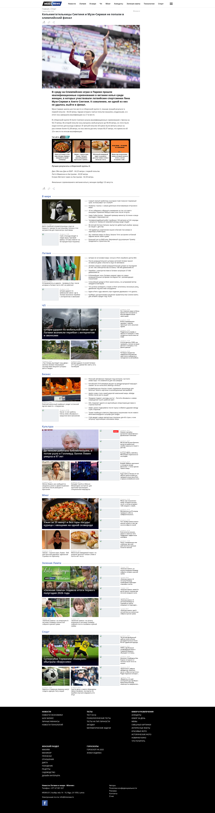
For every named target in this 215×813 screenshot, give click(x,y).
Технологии (149, 3)
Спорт (160, 3)
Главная (45, 9)
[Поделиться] (53, 22)
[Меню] (171, 4)
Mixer (108, 3)
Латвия (82, 3)
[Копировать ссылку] (49, 22)
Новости (72, 3)
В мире (93, 3)
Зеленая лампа (133, 3)
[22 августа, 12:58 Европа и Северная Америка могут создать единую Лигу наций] (56, 677)
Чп (101, 3)
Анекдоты (118, 3)
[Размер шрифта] (44, 22)
